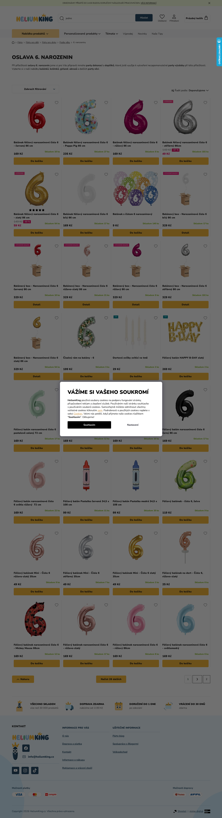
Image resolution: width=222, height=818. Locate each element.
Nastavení (132, 425)
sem (100, 410)
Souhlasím (89, 425)
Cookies (78, 413)
